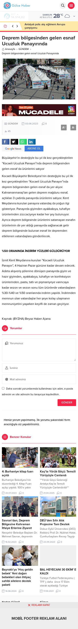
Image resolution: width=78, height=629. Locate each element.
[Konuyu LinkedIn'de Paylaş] (32, 142)
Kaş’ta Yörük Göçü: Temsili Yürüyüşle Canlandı (58, 473)
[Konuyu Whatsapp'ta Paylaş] (23, 142)
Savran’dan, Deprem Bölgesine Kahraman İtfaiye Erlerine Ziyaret (17, 524)
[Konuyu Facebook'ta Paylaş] (5, 142)
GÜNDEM (24, 49)
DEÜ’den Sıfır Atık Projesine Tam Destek (54, 522)
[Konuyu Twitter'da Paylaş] (14, 142)
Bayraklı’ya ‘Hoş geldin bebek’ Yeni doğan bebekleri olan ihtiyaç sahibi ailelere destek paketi (17, 577)
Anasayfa (10, 49)
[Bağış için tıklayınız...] (39, 114)
